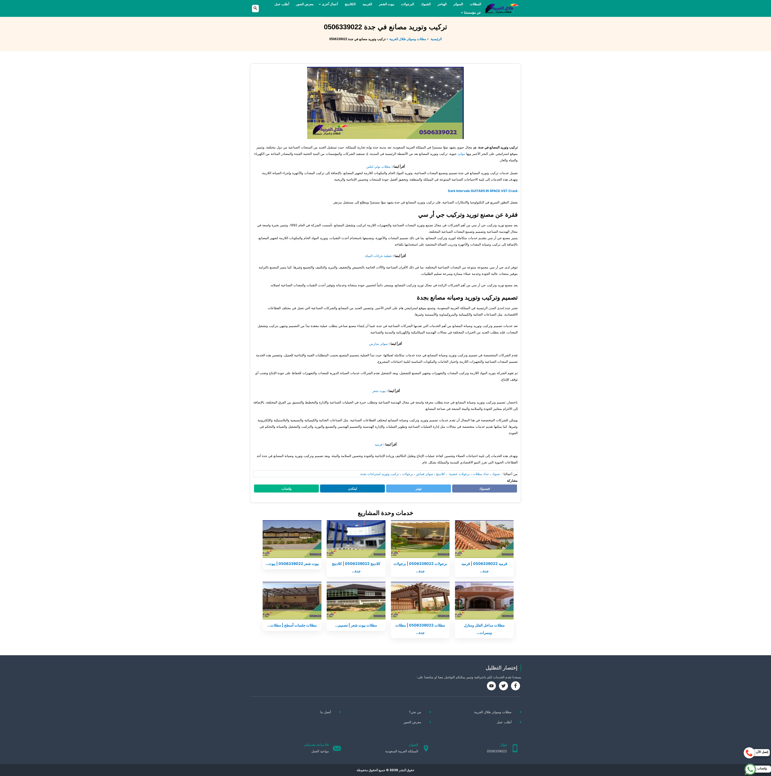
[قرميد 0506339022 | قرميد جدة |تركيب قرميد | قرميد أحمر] (484, 539)
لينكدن (350, 490)
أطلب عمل (281, 4)
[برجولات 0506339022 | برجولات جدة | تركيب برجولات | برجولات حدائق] (420, 539)
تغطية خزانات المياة (379, 256)
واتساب (284, 490)
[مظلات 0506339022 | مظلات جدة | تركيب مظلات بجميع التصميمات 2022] (420, 600)
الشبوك (426, 4)
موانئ (461, 154)
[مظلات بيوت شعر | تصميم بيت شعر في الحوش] (356, 600)
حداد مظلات (481, 474)
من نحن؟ (415, 712)
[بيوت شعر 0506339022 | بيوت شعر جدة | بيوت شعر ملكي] (292, 539)
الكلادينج (350, 4)
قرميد (379, 444)
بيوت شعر (378, 391)
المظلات (475, 4)
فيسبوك (482, 490)
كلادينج (440, 474)
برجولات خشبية (459, 474)
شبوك (496, 474)
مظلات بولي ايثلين (378, 167)
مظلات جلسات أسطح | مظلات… (292, 625)
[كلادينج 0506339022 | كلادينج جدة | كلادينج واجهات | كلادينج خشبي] (356, 539)
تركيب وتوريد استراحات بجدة (379, 474)
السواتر (458, 4)
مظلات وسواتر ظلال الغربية (407, 39)
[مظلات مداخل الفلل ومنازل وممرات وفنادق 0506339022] (484, 600)
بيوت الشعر (386, 4)
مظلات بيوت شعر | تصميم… (356, 625)
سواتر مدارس (378, 344)
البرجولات (407, 4)
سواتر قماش (424, 474)
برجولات (407, 474)
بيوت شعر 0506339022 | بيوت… (292, 563)
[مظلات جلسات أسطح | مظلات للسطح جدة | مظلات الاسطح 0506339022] (292, 600)
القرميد (367, 4)
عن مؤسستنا (472, 12)
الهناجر (442, 4)
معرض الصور (305, 4)
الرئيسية (436, 39)
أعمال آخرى (330, 4)
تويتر (417, 490)
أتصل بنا (325, 712)
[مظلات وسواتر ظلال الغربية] (501, 8)
